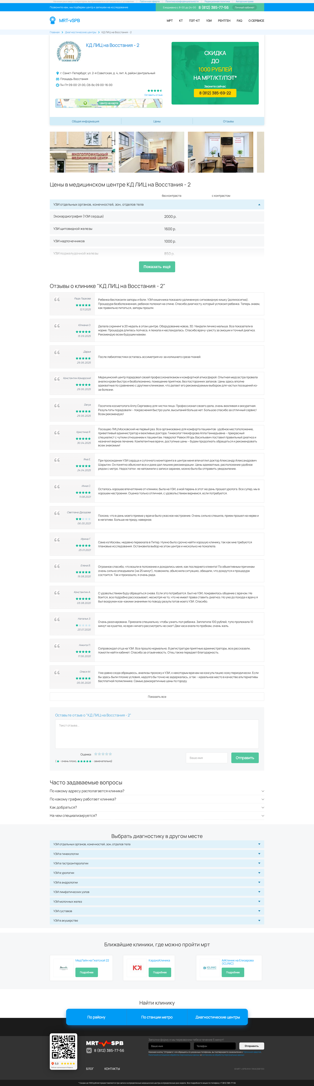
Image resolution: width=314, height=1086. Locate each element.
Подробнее (86, 972)
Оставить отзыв (153, 95)
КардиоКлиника (159, 960)
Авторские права (244, 1)
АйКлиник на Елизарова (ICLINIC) (238, 962)
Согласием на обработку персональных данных (223, 1055)
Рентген (224, 21)
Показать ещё (157, 266)
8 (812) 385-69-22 (215, 92)
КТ (181, 21)
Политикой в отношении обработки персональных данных (174, 1055)
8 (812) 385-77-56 (213, 7)
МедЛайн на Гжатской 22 (92, 960)
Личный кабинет (244, 7)
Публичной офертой (252, 1052)
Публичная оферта (150, 1)
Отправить (245, 757)
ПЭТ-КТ (194, 21)
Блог (90, 1069)
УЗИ (209, 21)
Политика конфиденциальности (182, 1)
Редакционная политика (217, 1)
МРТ (170, 21)
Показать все (157, 697)
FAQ (239, 21)
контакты (112, 1069)
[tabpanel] (84, 152)
